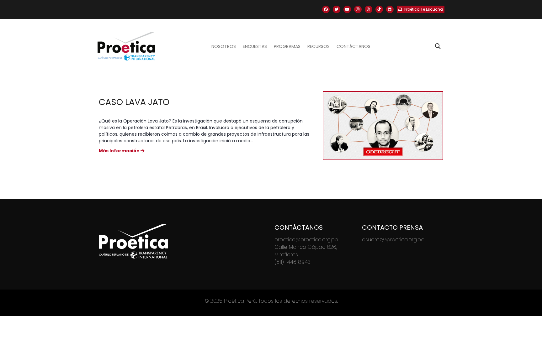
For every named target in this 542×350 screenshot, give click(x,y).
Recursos (318, 46)
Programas (287, 46)
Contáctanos (353, 46)
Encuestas (255, 46)
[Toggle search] (437, 46)
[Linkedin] (390, 9)
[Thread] (368, 9)
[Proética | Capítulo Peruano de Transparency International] (126, 46)
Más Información (120, 151)
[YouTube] (347, 9)
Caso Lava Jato (134, 102)
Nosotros (223, 46)
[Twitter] (336, 9)
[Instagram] (358, 9)
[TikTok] (379, 9)
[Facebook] (326, 9)
